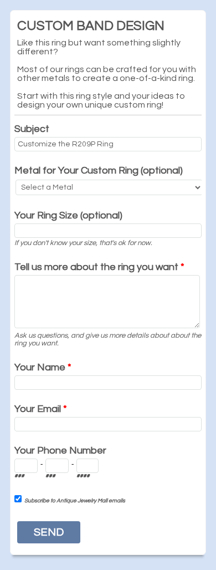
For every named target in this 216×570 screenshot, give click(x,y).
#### (83, 476)
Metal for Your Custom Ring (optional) (98, 170)
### (19, 476)
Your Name (42, 367)
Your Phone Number (60, 450)
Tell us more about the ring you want (99, 267)
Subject (31, 129)
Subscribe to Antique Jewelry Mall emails (74, 500)
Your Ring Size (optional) (68, 215)
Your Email (40, 409)
